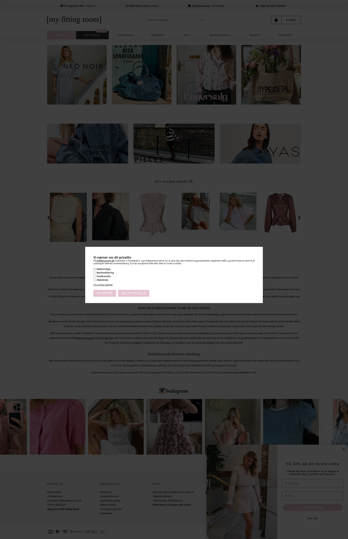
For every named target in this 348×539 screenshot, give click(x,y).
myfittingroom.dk (105, 260)
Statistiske (102, 280)
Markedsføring (105, 272)
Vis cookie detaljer (103, 284)
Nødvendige (104, 269)
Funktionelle (104, 276)
